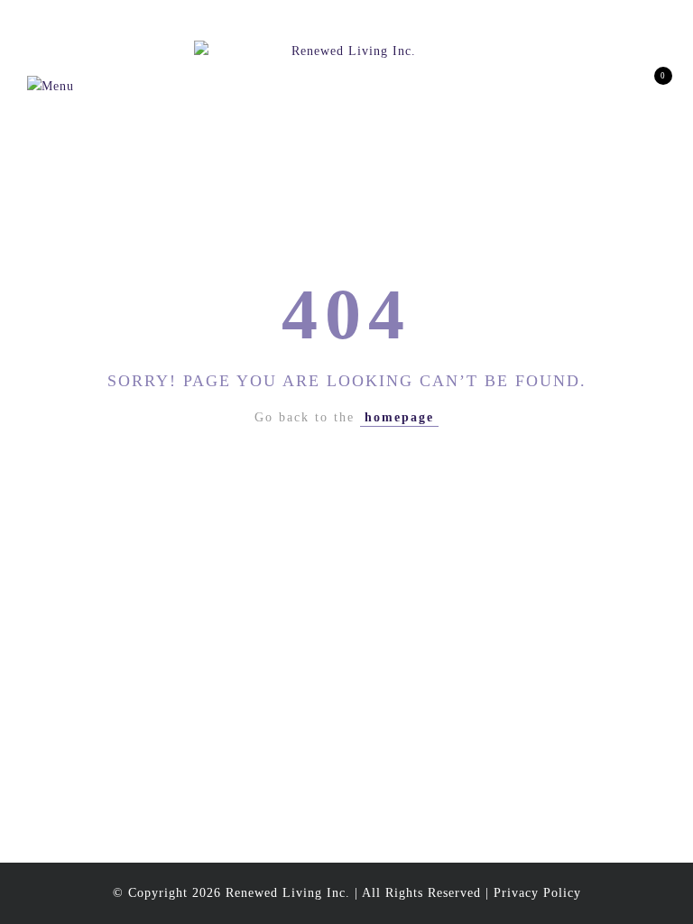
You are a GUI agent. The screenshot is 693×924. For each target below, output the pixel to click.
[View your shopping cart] (650, 86)
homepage (399, 417)
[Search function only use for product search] (555, 86)
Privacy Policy (537, 893)
